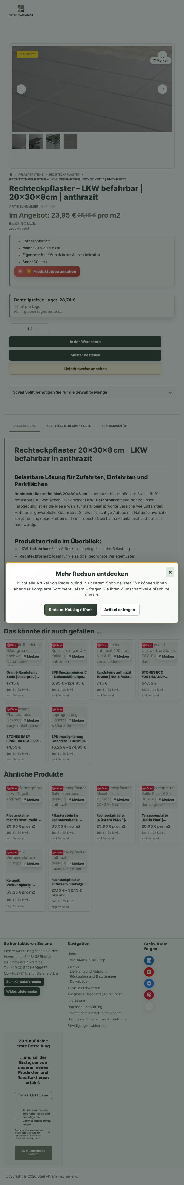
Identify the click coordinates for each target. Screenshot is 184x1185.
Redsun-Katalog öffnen (71, 609)
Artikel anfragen (119, 609)
